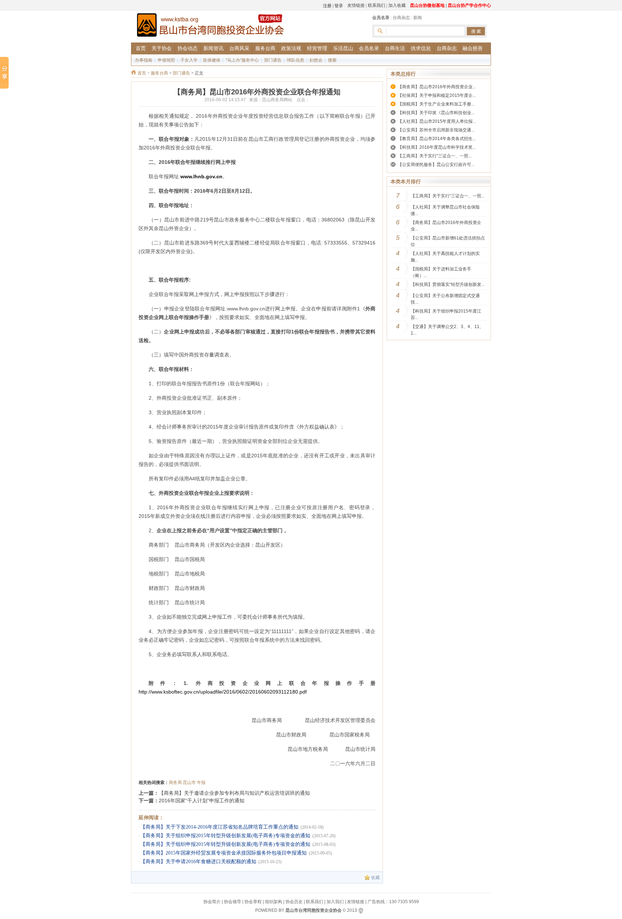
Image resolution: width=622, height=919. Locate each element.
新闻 (417, 17)
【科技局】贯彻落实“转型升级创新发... (447, 284)
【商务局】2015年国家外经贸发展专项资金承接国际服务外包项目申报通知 (223, 853)
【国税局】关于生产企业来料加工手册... (436, 104)
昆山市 (189, 782)
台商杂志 (401, 17)
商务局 (175, 782)
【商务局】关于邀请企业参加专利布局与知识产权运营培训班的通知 (234, 793)
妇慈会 (316, 60)
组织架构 (273, 901)
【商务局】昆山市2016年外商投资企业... (437, 86)
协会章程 (253, 901)
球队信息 (295, 60)
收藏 (375, 877)
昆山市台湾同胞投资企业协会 (313, 910)
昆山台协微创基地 (427, 5)
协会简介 (212, 901)
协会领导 (232, 901)
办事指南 (143, 60)
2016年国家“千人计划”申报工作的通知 (201, 800)
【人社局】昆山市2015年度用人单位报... (437, 121)
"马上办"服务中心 (242, 60)
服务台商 (159, 73)
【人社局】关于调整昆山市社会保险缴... (445, 210)
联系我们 (376, 5)
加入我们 (335, 901)
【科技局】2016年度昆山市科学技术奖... (437, 147)
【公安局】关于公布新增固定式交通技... (445, 299)
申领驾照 (166, 60)
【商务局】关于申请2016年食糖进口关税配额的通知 (198, 861)
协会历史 (294, 901)
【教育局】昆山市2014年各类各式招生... (437, 138)
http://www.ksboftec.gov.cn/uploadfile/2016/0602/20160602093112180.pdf (223, 692)
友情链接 (356, 5)
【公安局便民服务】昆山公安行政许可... (436, 164)
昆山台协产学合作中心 (469, 5)
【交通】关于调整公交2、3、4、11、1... (447, 330)
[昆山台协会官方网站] (210, 26)
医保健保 (211, 60)
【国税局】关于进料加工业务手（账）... (441, 272)
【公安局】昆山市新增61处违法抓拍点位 (448, 241)
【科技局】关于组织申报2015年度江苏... (446, 314)
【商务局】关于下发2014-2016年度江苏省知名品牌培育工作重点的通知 (219, 827)
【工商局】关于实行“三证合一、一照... (435, 155)
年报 (201, 782)
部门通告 (272, 60)
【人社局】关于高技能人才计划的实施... (445, 257)
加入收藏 (397, 5)
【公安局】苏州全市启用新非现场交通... (436, 130)
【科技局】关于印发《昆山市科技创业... (436, 112)
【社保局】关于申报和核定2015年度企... (437, 95)
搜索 (332, 60)
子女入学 (189, 60)
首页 (142, 73)
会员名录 (380, 17)
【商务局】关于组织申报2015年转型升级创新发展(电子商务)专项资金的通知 (225, 835)
